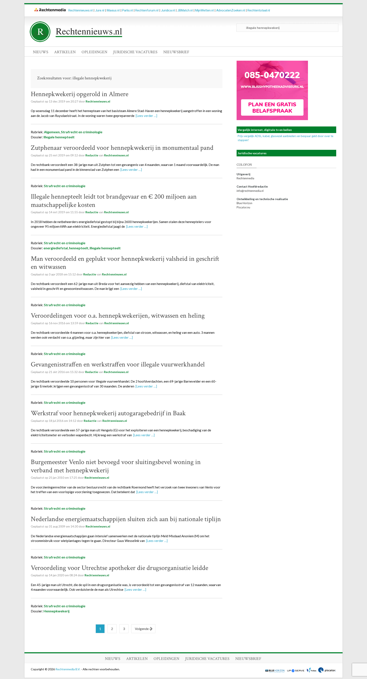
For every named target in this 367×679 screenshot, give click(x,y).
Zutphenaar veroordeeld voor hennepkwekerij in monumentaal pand (122, 147)
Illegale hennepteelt (59, 137)
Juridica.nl (168, 10)
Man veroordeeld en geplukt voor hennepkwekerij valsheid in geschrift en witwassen (125, 262)
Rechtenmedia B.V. (68, 669)
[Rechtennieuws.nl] (76, 41)
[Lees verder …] (146, 116)
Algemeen (52, 132)
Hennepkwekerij (56, 611)
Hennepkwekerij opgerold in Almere (79, 94)
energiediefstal (56, 248)
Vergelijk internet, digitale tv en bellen (265, 130)
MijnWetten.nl (204, 10)
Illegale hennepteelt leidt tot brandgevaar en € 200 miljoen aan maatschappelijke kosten (114, 200)
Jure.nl (99, 10)
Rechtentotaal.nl (258, 10)
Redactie (91, 155)
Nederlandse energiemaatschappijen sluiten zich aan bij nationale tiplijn (126, 519)
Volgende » (143, 629)
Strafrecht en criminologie (81, 132)
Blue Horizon (244, 203)
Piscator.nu (243, 207)
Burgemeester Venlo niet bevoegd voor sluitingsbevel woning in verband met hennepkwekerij (116, 466)
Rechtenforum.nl (146, 10)
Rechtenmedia (245, 178)
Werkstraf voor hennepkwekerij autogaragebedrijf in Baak (108, 413)
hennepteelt (78, 248)
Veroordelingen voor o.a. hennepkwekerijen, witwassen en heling (118, 315)
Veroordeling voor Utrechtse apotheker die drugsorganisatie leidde (119, 568)
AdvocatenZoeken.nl (230, 10)
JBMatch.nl (185, 10)
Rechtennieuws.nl (80, 10)
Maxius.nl (113, 10)
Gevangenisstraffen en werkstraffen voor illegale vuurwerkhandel (118, 364)
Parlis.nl (127, 10)
